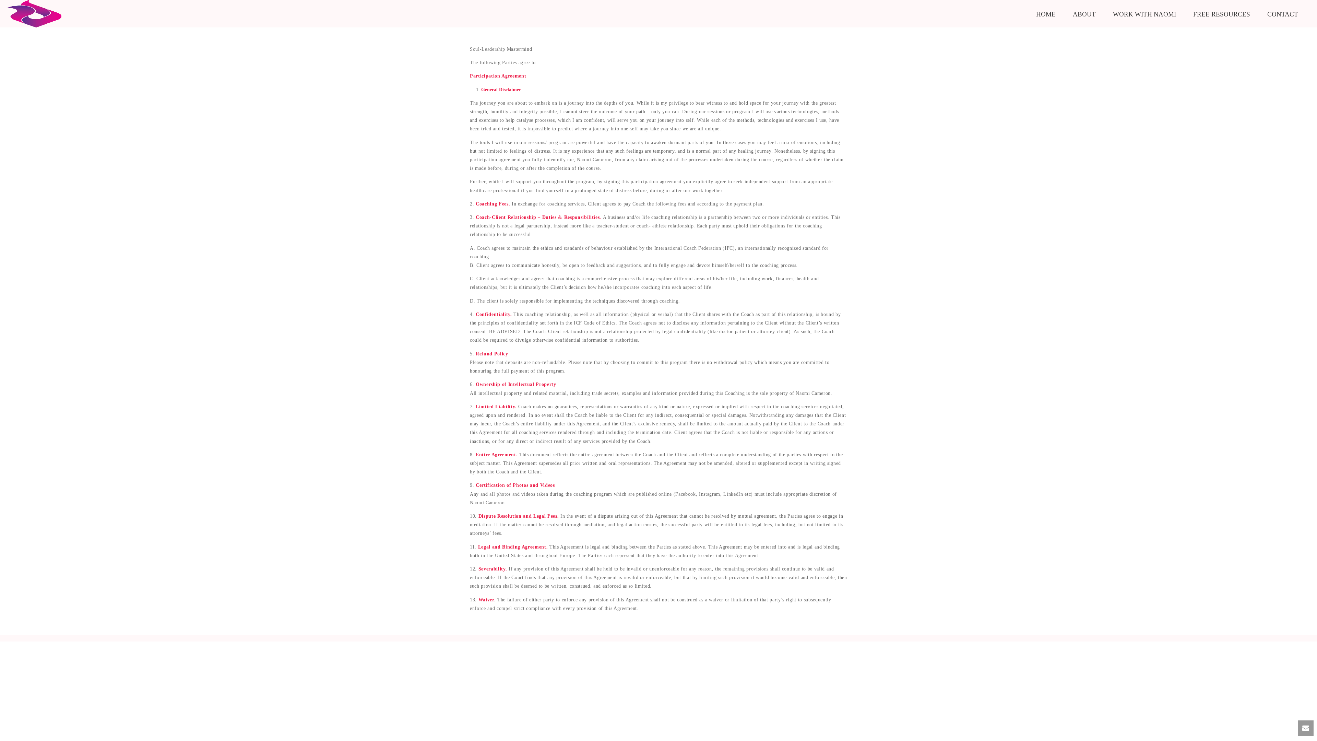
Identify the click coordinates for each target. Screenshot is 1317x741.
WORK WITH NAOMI (1144, 14)
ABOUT (1084, 14)
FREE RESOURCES (1221, 14)
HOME (1046, 14)
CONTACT (1282, 14)
